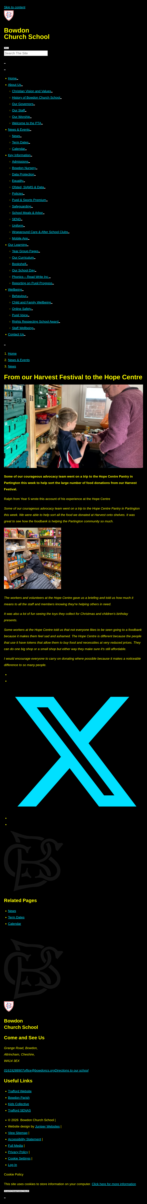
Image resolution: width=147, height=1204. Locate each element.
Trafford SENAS (19, 1110)
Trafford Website (20, 1091)
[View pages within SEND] (21, 220)
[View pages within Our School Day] (35, 271)
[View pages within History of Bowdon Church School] (61, 98)
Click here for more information (114, 1184)
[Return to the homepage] (9, 19)
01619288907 (14, 1070)
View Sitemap (18, 1133)
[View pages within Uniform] (24, 226)
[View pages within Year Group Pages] (39, 252)
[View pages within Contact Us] (25, 335)
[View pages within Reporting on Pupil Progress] (53, 284)
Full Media (15, 1145)
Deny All (26, 1191)
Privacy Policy (18, 1152)
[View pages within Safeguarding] (32, 207)
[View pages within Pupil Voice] (28, 316)
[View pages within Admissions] (29, 162)
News (12, 366)
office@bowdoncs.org (39, 1070)
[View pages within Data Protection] (35, 175)
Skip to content (14, 7)
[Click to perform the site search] (5, 63)
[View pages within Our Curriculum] (35, 258)
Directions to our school (71, 1070)
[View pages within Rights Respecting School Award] (59, 322)
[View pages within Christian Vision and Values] (52, 92)
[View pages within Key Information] (31, 156)
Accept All (8, 1191)
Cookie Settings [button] (19, 1158)
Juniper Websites (47, 1126)
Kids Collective (18, 1104)
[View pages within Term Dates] (29, 143)
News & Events (19, 360)
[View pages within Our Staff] (25, 111)
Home (12, 353)
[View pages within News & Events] (30, 130)
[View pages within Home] (17, 79)
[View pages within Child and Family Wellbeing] (51, 303)
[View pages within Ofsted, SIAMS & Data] (45, 188)
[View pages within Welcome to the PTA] (42, 124)
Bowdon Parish (19, 1097)
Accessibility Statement (24, 1139)
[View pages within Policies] (24, 194)
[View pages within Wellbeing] (23, 290)
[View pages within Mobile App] (29, 239)
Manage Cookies (17, 1191)
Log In (12, 1165)
